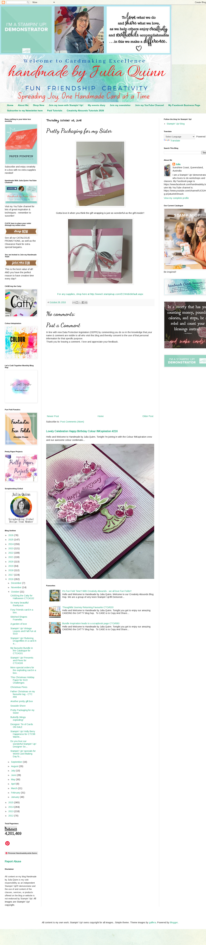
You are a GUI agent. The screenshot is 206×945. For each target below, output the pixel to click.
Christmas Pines (18, 687)
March (14, 788)
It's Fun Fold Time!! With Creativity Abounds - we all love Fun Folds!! (96, 591)
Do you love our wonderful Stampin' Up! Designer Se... (23, 744)
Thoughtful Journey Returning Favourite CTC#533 (87, 607)
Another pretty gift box (21, 701)
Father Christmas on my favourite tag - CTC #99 (22, 694)
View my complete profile (176, 198)
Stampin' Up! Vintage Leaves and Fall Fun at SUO (23, 631)
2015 (11, 802)
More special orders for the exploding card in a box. (23, 670)
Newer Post (53, 416)
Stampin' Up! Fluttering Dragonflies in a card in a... (23, 641)
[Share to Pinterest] (86, 302)
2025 (11, 539)
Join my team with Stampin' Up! (66, 105)
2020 (11, 561)
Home (10, 105)
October (15, 591)
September (17, 762)
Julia (178, 164)
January (15, 797)
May (13, 779)
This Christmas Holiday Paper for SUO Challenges (22, 680)
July (13, 770)
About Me (23, 105)
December (16, 583)
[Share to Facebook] (83, 302)
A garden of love (18, 624)
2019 (11, 566)
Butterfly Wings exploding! (18, 718)
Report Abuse (13, 861)
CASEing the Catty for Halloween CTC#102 (22, 597)
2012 (11, 815)
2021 (11, 557)
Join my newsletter (120, 105)
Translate (175, 140)
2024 (11, 544)
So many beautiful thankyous (19, 604)
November (16, 587)
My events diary (96, 105)
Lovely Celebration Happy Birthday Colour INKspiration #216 (82, 431)
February (16, 792)
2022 (11, 552)
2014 (11, 807)
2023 (11, 548)
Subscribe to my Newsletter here (25, 110)
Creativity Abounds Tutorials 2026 (85, 110)
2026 (11, 535)
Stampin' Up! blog (176, 123)
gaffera (152, 922)
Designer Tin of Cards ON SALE (21, 725)
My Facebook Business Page (184, 105)
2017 (11, 575)
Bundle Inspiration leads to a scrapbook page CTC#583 (90, 623)
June (14, 775)
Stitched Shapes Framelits (18, 618)
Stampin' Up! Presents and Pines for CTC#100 (21, 660)
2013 (11, 811)
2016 (11, 579)
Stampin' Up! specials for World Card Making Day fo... (23, 754)
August (15, 766)
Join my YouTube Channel (149, 105)
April (13, 784)
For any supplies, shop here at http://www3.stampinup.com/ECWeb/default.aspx (100, 294)
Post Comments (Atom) (72, 421)
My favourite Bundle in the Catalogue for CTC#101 (21, 651)
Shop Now (38, 105)
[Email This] (73, 302)
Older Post (147, 416)
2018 (11, 570)
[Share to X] (80, 302)
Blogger (174, 922)
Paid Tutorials (54, 110)
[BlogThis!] (77, 302)
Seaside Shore (18, 705)
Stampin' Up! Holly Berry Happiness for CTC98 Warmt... (22, 734)
